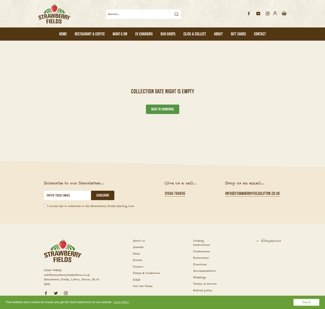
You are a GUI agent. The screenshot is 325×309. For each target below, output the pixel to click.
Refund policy (202, 290)
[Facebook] (46, 292)
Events (137, 260)
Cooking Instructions (201, 243)
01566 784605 (175, 193)
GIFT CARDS (238, 34)
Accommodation (204, 271)
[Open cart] (284, 13)
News (136, 253)
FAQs (136, 279)
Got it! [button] (306, 302)
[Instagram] (66, 292)
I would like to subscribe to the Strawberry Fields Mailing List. (90, 206)
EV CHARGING (144, 34)
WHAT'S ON (120, 34)
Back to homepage (162, 109)
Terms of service (205, 283)
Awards (138, 247)
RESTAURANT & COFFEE (90, 34)
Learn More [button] (121, 302)
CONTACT (260, 34)
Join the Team (143, 286)
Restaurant (201, 258)
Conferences (201, 251)
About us (139, 240)
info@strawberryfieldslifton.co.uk (252, 193)
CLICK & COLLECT (194, 34)
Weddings (199, 277)
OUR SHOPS (167, 34)
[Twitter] (56, 292)
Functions (200, 264)
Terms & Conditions (146, 273)
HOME (63, 34)
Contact (138, 266)
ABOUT (218, 34)
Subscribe (102, 195)
